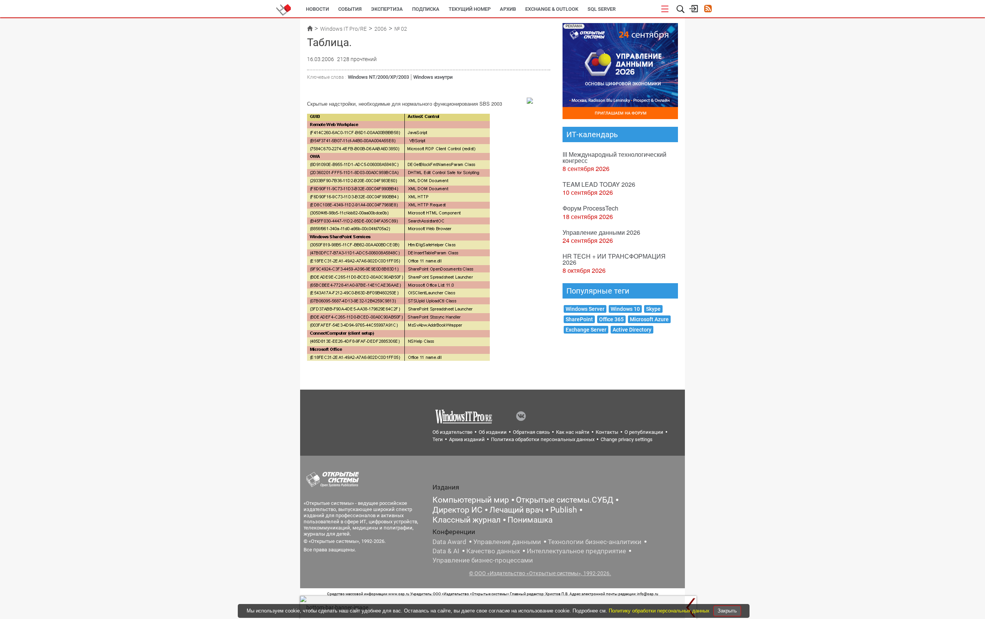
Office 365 (611, 319)
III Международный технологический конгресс (614, 157)
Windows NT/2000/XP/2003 (378, 77)
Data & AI (445, 551)
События (350, 9)
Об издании (493, 432)
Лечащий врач (516, 509)
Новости (317, 9)
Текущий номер (470, 9)
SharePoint (579, 319)
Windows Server (585, 309)
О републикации (643, 432)
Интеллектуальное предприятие (576, 551)
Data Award (449, 542)
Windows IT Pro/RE (343, 29)
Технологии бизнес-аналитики (594, 542)
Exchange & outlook (551, 9)
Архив (508, 9)
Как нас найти (572, 432)
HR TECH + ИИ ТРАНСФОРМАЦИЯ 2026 (614, 259)
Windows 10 (625, 309)
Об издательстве (452, 432)
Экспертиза (387, 9)
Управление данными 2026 (601, 232)
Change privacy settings (627, 439)
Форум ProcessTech (590, 208)
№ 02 (400, 29)
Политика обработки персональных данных (542, 439)
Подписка (425, 9)
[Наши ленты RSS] (708, 9)
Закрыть (727, 611)
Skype (653, 309)
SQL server (602, 9)
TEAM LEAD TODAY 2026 (599, 184)
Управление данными (507, 542)
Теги (437, 439)
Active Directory (632, 330)
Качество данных (493, 551)
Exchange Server (586, 330)
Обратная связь (531, 432)
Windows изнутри (432, 77)
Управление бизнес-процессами (482, 560)
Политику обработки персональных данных (660, 611)
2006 (380, 29)
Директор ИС (457, 509)
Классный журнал (466, 519)
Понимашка (530, 519)
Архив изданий (467, 439)
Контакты (607, 432)
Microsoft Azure (649, 319)
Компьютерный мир (470, 499)
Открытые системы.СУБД (564, 499)
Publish (563, 509)
